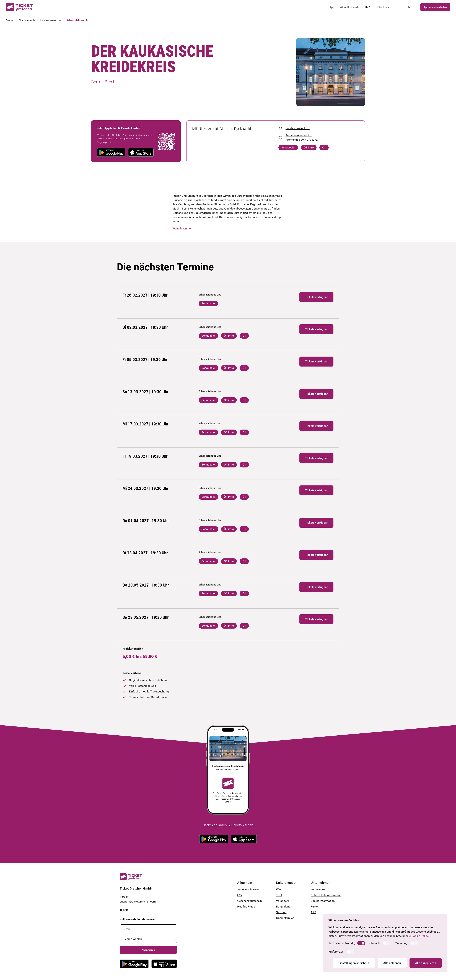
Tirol (279, 895)
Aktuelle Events (349, 7)
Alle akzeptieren (425, 963)
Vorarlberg (282, 901)
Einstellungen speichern (353, 963)
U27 (367, 7)
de (401, 7)
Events (9, 20)
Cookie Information (323, 901)
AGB (313, 912)
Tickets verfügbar (316, 297)
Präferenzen (336, 951)
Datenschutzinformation (323, 895)
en (408, 7)
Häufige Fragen (246, 906)
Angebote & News (248, 889)
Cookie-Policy (419, 936)
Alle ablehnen (392, 963)
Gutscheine (383, 7)
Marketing (401, 943)
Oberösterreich (27, 20)
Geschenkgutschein (249, 901)
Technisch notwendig (341, 943)
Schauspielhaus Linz (78, 20)
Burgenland (283, 906)
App (332, 7)
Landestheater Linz (50, 20)
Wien (279, 889)
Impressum (318, 889)
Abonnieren (148, 949)
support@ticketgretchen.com (138, 901)
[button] (228, 228)
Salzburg (281, 912)
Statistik (374, 943)
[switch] (361, 943)
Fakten (315, 906)
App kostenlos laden (435, 7)
